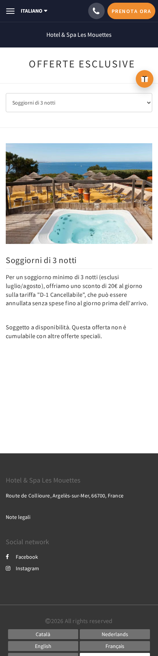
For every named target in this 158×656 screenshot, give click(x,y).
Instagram (27, 568)
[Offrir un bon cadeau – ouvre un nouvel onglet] (144, 79)
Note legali (18, 517)
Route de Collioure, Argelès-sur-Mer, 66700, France (64, 495)
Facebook (27, 556)
